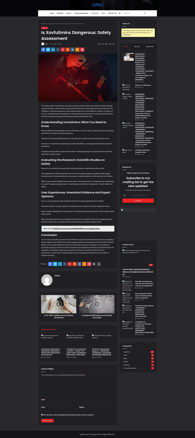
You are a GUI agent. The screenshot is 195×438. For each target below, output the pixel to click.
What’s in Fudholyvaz (143, 85)
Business (60, 13)
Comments (150, 46)
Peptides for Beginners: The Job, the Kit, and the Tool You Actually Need (144, 283)
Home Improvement (81, 13)
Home (52, 13)
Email (43, 407)
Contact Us (112, 13)
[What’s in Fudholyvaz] (128, 88)
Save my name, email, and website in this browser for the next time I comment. (68, 415)
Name (43, 399)
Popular (125, 46)
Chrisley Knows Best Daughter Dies (142, 151)
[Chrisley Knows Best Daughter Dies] (128, 153)
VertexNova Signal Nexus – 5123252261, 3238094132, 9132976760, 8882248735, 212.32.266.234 (51, 352)
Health (68, 13)
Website (81, 407)
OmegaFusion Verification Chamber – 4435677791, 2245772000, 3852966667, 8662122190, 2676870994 (76, 352)
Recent (137, 46)
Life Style (95, 13)
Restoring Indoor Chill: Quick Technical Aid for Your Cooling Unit (143, 296)
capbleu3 (51, 23)
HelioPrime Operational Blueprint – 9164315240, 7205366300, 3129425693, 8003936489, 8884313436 (101, 352)
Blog (125, 358)
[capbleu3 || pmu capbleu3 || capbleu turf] (97, 5)
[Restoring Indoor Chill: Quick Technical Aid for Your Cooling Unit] (128, 298)
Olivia (46, 44)
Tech (103, 13)
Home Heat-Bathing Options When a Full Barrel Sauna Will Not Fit (137, 272)
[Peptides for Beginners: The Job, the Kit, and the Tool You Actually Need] (128, 285)
